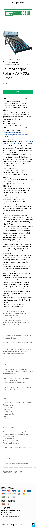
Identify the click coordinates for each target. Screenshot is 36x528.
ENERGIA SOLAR (15, 60)
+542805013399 (8, 512)
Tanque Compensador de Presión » (16, 135)
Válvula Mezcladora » (11, 137)
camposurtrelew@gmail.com (12, 510)
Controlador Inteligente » (12, 132)
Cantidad (5, 83)
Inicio (5, 60)
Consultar (18, 92)
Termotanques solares (11, 62)
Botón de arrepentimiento (10, 516)
